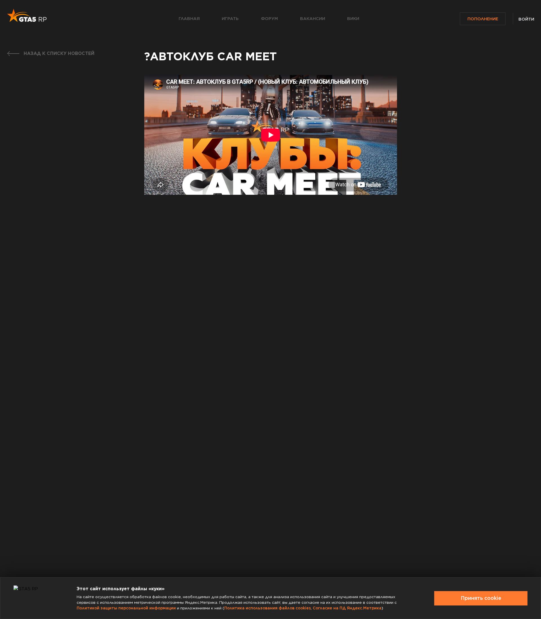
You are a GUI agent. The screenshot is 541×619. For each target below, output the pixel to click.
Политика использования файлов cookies (267, 608)
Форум (269, 18)
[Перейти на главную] (27, 15)
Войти (526, 19)
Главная (189, 18)
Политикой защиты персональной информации (126, 608)
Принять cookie (481, 598)
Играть (230, 18)
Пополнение (482, 18)
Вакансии (312, 18)
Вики (353, 18)
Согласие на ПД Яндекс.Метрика (347, 608)
